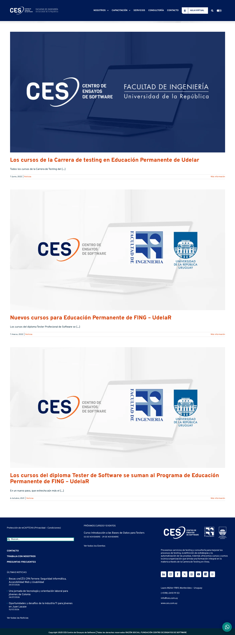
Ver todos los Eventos (94, 546)
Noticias (27, 176)
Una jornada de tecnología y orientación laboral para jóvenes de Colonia (38, 593)
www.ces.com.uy (169, 603)
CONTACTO (13, 551)
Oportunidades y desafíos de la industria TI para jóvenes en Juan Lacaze (41, 605)
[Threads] (191, 574)
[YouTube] (198, 574)
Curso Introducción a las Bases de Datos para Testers (114, 533)
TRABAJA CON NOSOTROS (21, 556)
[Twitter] (184, 574)
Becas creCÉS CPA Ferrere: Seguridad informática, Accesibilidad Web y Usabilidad (37, 580)
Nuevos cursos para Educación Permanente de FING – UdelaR (90, 317)
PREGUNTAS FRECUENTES (21, 562)
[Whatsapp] (212, 574)
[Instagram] (170, 574)
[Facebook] (177, 574)
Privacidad (40, 528)
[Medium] (205, 574)
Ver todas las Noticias (17, 618)
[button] (212, 10)
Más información (218, 176)
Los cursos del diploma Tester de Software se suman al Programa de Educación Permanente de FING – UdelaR (114, 478)
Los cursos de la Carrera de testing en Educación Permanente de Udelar (104, 160)
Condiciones (53, 528)
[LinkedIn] (163, 574)
